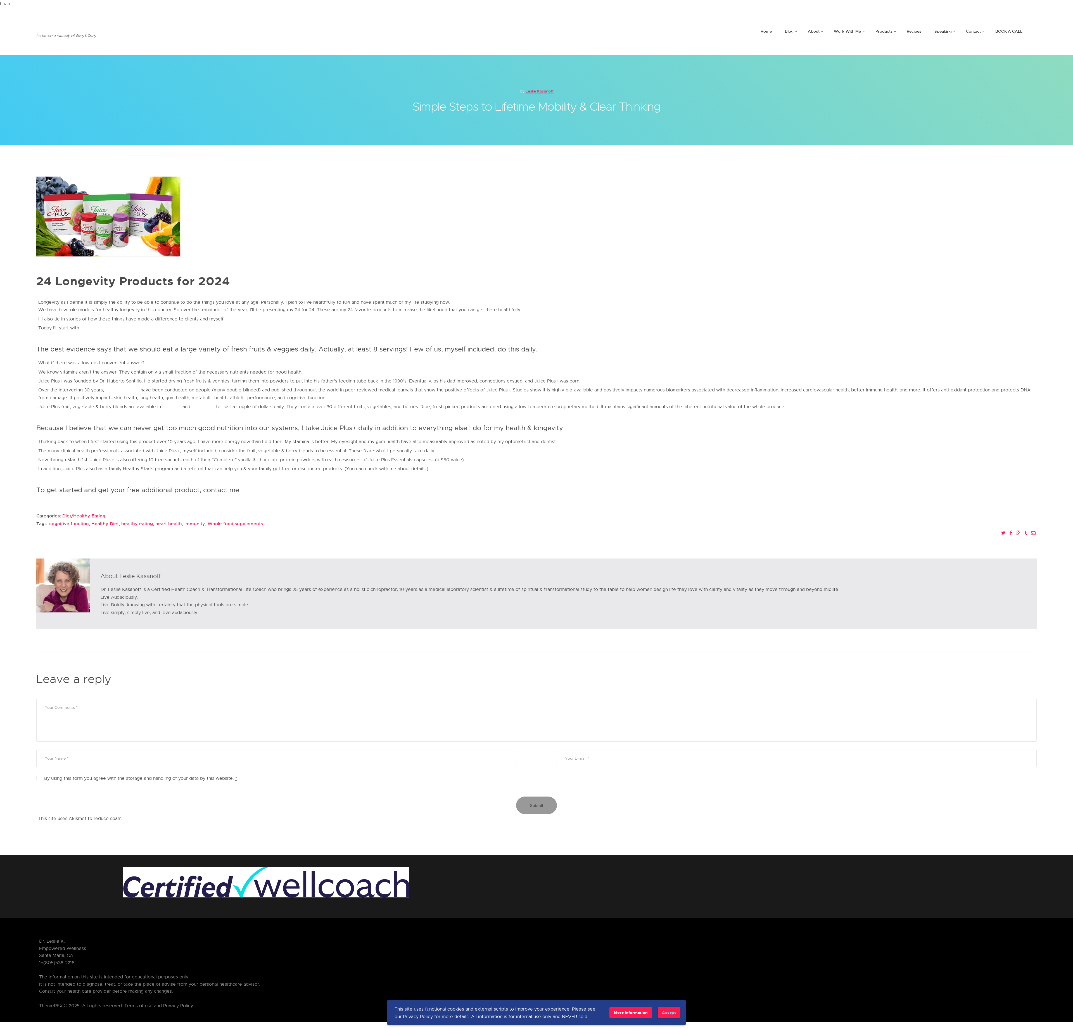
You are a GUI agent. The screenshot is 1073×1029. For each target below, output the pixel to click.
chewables (204, 406)
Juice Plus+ (93, 328)
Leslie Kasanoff (540, 91)
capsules (171, 406)
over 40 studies (122, 390)
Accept (669, 1012)
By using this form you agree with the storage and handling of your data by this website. (140, 778)
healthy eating (137, 523)
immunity (194, 523)
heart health (168, 523)
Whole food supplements (235, 523)
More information (631, 1012)
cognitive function (69, 523)
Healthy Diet (105, 523)
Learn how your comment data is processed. (172, 818)
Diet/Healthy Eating (83, 516)
